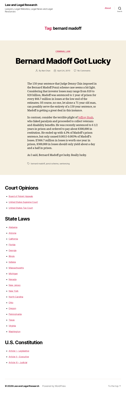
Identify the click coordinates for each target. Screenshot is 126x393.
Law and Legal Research (21, 4)
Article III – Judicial (18, 362)
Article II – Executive (19, 356)
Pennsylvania (15, 314)
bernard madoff (38, 163)
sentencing (65, 163)
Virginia (12, 325)
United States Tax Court (21, 208)
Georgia (12, 250)
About (108, 8)
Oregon (12, 308)
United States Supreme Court (23, 202)
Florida (12, 244)
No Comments (83, 70)
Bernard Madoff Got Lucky (63, 61)
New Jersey (14, 285)
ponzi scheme (52, 163)
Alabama (13, 227)
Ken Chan (46, 70)
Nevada (12, 279)
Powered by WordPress (54, 386)
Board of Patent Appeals (21, 196)
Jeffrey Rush (85, 117)
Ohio (11, 302)
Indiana (12, 262)
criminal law (63, 51)
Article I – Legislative (19, 351)
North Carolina (16, 296)
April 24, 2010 (63, 70)
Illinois (12, 256)
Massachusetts (16, 268)
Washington (14, 331)
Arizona (12, 233)
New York (13, 291)
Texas (12, 320)
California (13, 239)
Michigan (13, 273)
